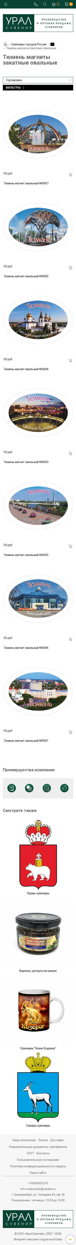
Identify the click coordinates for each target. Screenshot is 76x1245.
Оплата (43, 1140)
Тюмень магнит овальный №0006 (26, 647)
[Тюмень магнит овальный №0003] (38, 412)
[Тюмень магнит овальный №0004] (38, 320)
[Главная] (5, 44)
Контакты (42, 1153)
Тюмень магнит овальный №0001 (26, 740)
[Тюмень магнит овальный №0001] (38, 691)
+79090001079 (38, 1183)
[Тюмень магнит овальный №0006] (38, 598)
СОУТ (30, 1153)
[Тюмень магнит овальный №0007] (38, 134)
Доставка (56, 1140)
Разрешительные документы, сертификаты (38, 1146)
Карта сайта (38, 1172)
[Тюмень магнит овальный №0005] (38, 227)
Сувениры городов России (28, 44)
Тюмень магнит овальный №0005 (26, 276)
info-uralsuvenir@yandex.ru (38, 1189)
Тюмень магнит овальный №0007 (26, 183)
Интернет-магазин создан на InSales (38, 1239)
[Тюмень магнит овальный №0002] (38, 505)
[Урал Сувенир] (38, 22)
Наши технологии (24, 1140)
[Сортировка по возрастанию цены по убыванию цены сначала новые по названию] (38, 80)
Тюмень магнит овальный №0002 (26, 555)
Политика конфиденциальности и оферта (38, 1166)
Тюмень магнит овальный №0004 (26, 369)
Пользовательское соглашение (38, 1159)
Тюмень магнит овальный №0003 (26, 462)
